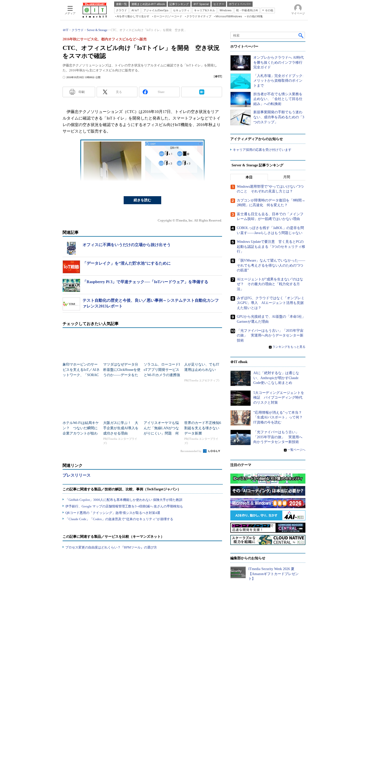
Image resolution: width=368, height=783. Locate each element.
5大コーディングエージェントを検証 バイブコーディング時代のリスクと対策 (278, 397)
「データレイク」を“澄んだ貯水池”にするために (127, 263)
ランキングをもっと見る (288, 347)
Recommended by (191, 451)
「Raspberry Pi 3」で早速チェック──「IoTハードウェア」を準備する (145, 282)
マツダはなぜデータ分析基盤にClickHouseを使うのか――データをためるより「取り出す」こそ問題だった (121, 375)
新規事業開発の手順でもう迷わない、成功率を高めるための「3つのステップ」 (278, 117)
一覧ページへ (296, 450)
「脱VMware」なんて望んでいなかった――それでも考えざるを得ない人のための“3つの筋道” (271, 265)
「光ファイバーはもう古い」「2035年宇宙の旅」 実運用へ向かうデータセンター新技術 (270, 335)
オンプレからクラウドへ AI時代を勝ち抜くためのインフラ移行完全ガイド (278, 62)
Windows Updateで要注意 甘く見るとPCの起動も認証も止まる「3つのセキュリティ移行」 (271, 246)
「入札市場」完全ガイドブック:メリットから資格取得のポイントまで (278, 80)
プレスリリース (77, 475)
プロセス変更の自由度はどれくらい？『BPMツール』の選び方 (111, 547)
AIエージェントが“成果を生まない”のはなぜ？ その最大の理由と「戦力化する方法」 (270, 284)
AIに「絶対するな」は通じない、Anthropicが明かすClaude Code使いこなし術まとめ (276, 378)
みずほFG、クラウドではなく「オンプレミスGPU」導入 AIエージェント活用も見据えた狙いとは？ (270, 303)
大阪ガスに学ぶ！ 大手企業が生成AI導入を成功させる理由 (120, 428)
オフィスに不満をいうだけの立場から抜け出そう (127, 245)
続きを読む (142, 200)
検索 (301, 35)
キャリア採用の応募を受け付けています (262, 150)
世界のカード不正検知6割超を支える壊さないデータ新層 (202, 428)
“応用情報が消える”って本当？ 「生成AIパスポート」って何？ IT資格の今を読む (279, 417)
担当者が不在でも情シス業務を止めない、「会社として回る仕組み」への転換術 (277, 99)
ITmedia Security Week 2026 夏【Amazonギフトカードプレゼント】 (273, 574)
